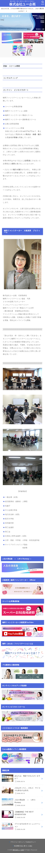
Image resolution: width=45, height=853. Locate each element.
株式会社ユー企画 (22, 4)
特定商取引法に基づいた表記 (23, 846)
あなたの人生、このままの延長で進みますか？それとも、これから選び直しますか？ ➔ (22, 10)
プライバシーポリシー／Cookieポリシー (23, 842)
